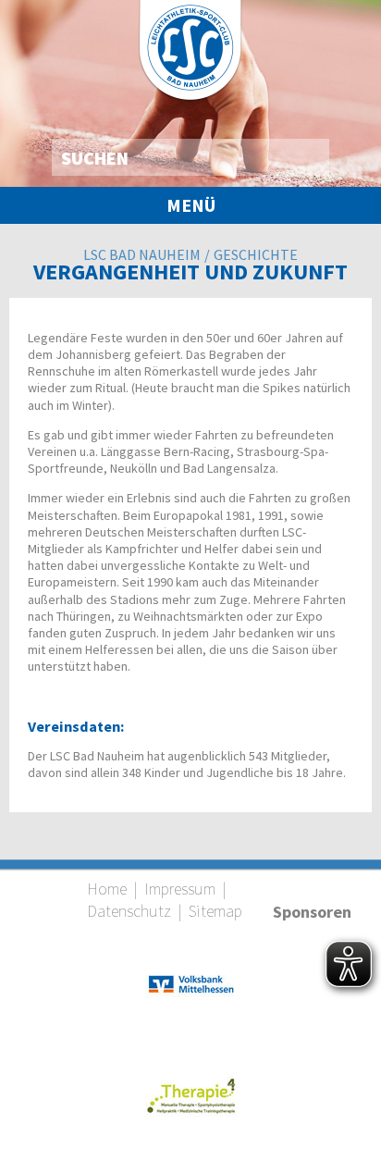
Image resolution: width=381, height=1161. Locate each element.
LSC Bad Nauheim (142, 254)
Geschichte (256, 254)
